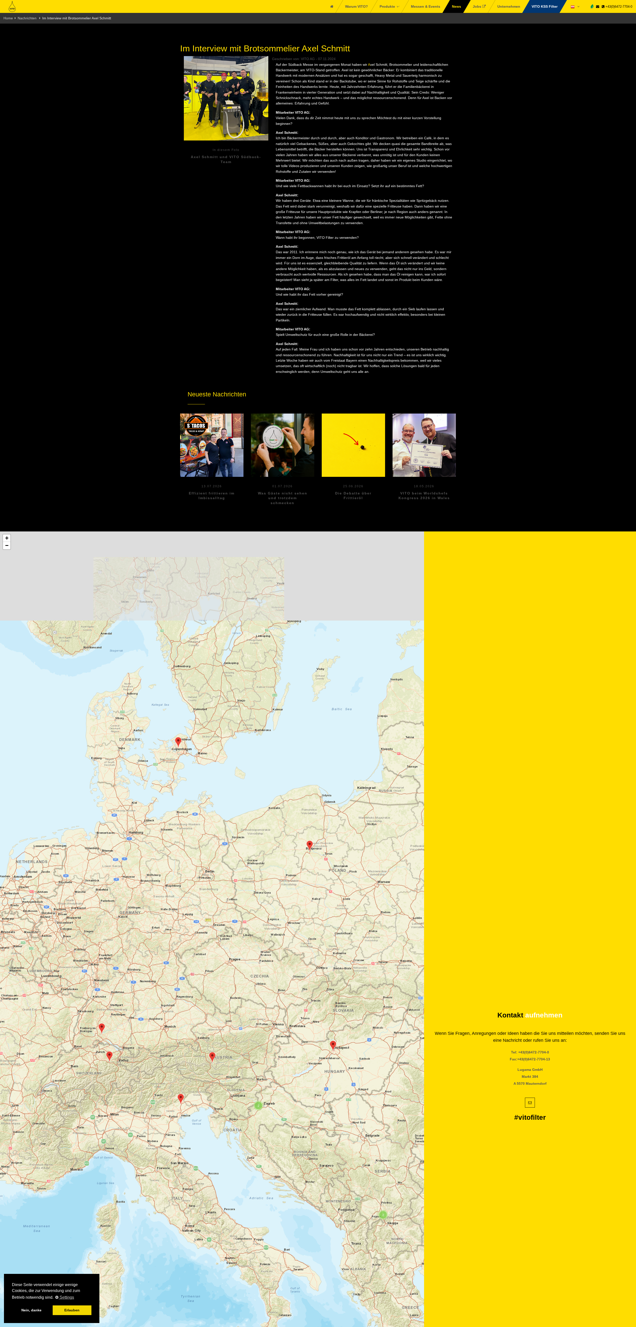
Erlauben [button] (72, 1310)
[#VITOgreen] (592, 6)
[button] (101, 1028)
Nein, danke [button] (31, 1310)
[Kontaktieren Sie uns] (597, 6)
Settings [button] (66, 1297)
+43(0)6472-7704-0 (618, 6)
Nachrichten (28, 18)
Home (8, 18)
